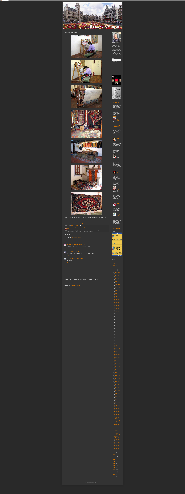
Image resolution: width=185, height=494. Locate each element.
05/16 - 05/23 (117, 369)
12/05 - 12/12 (117, 281)
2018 (114, 456)
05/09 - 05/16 (117, 372)
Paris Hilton (115, 241)
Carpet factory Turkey (72, 227)
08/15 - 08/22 (117, 330)
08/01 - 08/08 (117, 336)
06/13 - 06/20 (117, 357)
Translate (116, 62)
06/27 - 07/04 (117, 351)
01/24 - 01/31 (117, 439)
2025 (114, 263)
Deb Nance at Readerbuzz (72, 244)
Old (114, 235)
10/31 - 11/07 (117, 296)
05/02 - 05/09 (117, 375)
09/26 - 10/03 (117, 311)
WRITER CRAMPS (114, 252)
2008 (114, 474)
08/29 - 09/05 (117, 323)
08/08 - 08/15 (117, 333)
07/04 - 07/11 (117, 348)
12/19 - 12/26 (117, 275)
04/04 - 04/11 (117, 387)
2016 (114, 459)
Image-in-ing (80, 223)
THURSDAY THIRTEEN (119, 237)
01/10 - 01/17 (117, 445)
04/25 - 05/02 (117, 378)
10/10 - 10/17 (117, 305)
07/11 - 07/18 (117, 345)
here (74, 223)
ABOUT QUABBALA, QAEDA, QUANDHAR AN (115, 243)
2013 (114, 465)
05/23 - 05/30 (117, 366)
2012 (114, 467)
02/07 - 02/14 (117, 411)
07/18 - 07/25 (117, 342)
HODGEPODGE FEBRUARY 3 (117, 421)
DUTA (68, 251)
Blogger (98, 482)
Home (86, 283)
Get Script (114, 255)
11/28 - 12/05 (117, 284)
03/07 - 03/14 (117, 399)
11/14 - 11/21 (117, 290)
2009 (114, 472)
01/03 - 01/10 (117, 448)
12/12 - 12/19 (117, 278)
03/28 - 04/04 (117, 390)
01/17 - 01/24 (117, 442)
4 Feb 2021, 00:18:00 (78, 258)
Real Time (117, 255)
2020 (114, 452)
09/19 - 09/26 (117, 314)
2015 (114, 461)
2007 (114, 476)
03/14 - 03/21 (117, 396)
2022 (114, 269)
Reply (68, 240)
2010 (114, 471)
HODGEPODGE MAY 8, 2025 (117, 245)
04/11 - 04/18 (117, 384)
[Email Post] (80, 225)
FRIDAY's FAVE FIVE (119, 188)
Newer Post (66, 283)
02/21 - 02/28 (117, 405)
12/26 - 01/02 (117, 272)
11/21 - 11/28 (117, 287)
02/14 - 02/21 (117, 408)
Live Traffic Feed (117, 233)
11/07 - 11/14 (117, 293)
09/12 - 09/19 (117, 317)
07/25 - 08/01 (117, 339)
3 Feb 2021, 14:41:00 (83, 244)
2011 (114, 469)
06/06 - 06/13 (117, 360)
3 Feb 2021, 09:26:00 (77, 237)
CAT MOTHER (116, 228)
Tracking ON (119, 255)
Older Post (106, 283)
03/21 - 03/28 (117, 393)
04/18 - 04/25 (117, 381)
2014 (114, 463)
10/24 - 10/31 (117, 299)
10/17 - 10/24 (117, 302)
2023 (114, 267)
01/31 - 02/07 (117, 414)
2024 (114, 265)
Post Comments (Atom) (75, 285)
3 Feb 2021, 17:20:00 (74, 251)
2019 (114, 454)
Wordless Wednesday (80, 227)
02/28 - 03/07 (117, 402)
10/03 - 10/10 (117, 308)
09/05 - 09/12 (117, 320)
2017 (114, 457)
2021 (114, 270)
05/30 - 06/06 (117, 363)
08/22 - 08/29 (117, 327)
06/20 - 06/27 (117, 354)
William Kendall (70, 258)
